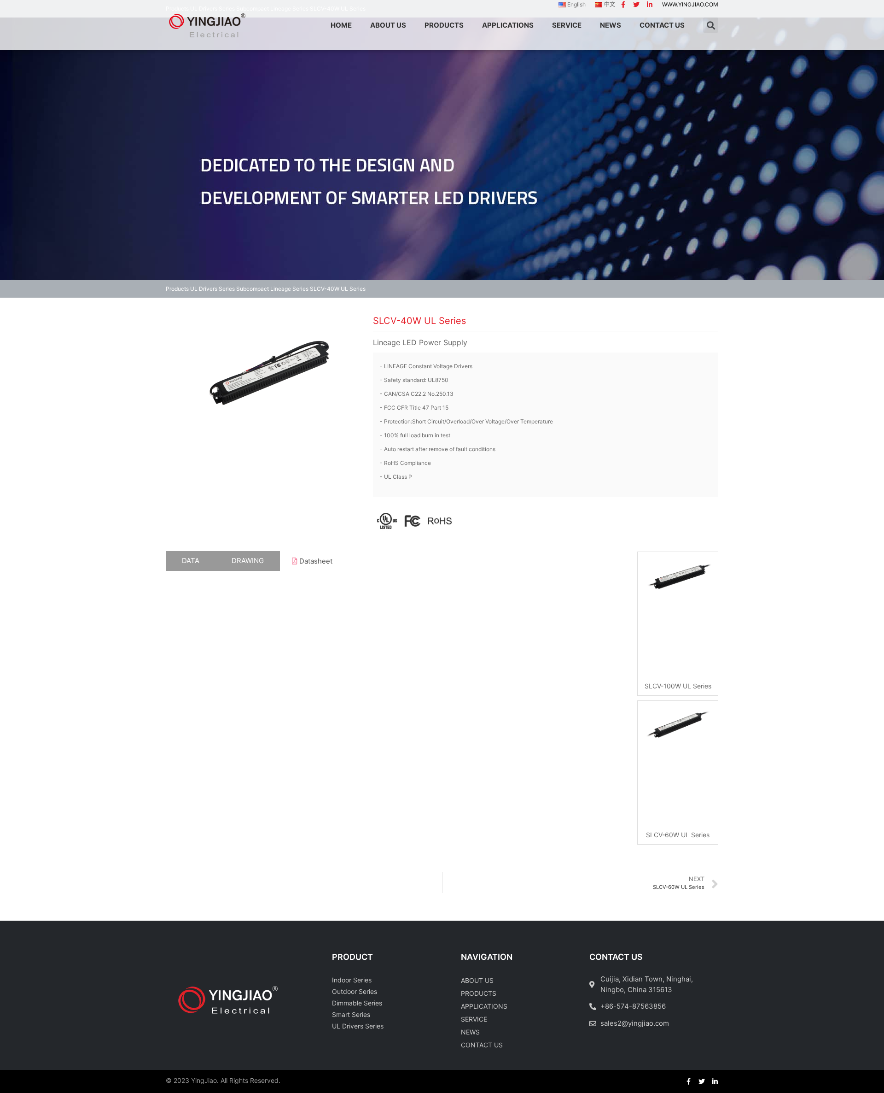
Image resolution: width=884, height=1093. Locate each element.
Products (177, 288)
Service (474, 1019)
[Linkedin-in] (649, 4)
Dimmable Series (357, 1003)
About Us (477, 980)
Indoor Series (352, 980)
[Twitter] (636, 4)
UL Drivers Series (212, 288)
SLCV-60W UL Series (678, 835)
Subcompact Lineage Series (272, 288)
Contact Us (482, 1045)
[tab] (190, 561)
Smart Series (351, 1014)
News (470, 1032)
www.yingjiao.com (690, 4)
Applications (484, 1006)
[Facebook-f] (623, 4)
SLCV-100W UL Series (678, 686)
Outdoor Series (354, 991)
